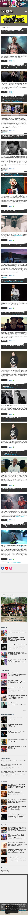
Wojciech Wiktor (15, 101)
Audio (6, 491)
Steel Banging (5, 132)
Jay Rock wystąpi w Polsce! (9, 280)
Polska (6, 68)
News (13, 68)
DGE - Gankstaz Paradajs (13, 680)
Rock (12, 174)
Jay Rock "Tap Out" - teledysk (10, 211)
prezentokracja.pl (5, 870)
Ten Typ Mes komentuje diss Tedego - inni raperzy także (17, 630)
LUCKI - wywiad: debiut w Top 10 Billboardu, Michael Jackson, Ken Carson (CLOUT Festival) (17, 835)
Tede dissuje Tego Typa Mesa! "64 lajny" (16, 652)
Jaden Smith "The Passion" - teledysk (12, 245)
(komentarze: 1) (20, 101)
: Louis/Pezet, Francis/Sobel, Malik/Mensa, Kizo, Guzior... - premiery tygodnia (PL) (14, 772)
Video (18, 68)
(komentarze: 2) (20, 314)
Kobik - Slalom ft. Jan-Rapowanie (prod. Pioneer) (16, 688)
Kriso (8, 132)
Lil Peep (4, 208)
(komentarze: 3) (20, 348)
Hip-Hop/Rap (10, 68)
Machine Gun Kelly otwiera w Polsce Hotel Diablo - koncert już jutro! (13, 31)
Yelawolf (4, 170)
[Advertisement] (11, 582)
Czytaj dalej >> (4, 60)
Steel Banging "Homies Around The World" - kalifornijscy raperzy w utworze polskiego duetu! (14, 98)
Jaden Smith (5, 277)
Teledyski (15, 68)
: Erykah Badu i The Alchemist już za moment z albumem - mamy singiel (12, 765)
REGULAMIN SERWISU (4, 910)
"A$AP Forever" (21, 546)
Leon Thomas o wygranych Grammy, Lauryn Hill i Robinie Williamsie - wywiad (17, 850)
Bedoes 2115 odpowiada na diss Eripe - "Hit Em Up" (17, 660)
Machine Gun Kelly (9, 416)
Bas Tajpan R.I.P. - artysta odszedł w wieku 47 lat (17, 645)
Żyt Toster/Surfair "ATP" (13, 673)
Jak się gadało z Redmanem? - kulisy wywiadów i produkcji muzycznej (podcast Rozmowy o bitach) (17, 858)
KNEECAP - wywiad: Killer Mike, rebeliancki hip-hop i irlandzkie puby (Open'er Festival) (17, 828)
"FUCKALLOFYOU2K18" (19, 516)
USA (8, 100)
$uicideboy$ (9, 521)
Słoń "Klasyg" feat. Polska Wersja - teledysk (13, 312)
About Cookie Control (6, 906)
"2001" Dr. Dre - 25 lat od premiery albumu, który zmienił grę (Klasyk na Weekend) (17, 814)
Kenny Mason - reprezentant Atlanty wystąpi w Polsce (17, 717)
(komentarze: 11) (20, 138)
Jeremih (7, 242)
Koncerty (13, 281)
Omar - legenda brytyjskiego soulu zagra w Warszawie (17, 747)
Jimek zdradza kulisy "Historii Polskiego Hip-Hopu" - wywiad (17, 696)
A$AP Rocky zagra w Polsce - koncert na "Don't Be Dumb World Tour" (16, 732)
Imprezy (11, 281)
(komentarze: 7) (20, 388)
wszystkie (25, 710)
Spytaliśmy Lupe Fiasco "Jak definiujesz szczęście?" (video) (16, 843)
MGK (10, 487)
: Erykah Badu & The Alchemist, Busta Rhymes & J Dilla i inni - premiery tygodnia (13, 761)
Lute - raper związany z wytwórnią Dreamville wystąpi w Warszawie (17, 740)
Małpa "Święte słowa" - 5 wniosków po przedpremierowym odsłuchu (16, 792)
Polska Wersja (7, 342)
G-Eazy (4, 416)
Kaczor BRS (5, 382)
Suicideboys (5, 521)
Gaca (11, 132)
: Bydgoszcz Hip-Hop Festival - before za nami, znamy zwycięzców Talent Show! (13, 775)
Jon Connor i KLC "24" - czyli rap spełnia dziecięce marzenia (16, 785)
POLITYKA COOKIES (22, 910)
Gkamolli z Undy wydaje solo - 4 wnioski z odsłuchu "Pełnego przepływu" (17, 807)
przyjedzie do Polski (18, 235)
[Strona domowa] (7, 11)
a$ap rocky (4, 561)
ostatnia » (19, 562)
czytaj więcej (7, 913)
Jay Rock (4, 242)
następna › (15, 562)
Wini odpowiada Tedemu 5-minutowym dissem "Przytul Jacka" (16, 638)
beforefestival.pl (5, 871)
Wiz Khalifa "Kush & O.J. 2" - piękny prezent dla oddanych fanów (17, 800)
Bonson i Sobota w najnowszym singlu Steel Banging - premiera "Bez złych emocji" (14, 66)
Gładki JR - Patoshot (12, 702)
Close (17, 906)
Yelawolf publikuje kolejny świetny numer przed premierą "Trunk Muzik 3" (13, 136)
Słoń (3, 342)
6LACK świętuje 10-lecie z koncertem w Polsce (16, 725)
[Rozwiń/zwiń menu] (26, 11)
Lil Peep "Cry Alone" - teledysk (10, 173)
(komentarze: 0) (20, 175)
